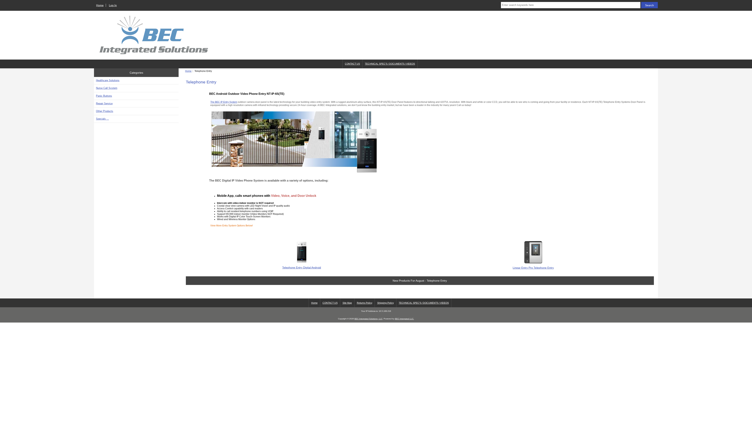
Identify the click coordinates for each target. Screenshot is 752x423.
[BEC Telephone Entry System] (294, 172)
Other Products (104, 111)
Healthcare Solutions (107, 80)
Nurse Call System (106, 88)
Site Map (347, 303)
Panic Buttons (104, 95)
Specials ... (102, 118)
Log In (113, 5)
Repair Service (104, 103)
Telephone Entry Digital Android (301, 267)
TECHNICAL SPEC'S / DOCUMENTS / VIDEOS (390, 63)
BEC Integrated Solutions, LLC (368, 319)
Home (100, 5)
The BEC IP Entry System (223, 102)
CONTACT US (352, 63)
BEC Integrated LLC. (404, 319)
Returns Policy (364, 303)
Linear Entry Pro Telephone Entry (533, 267)
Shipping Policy (385, 303)
